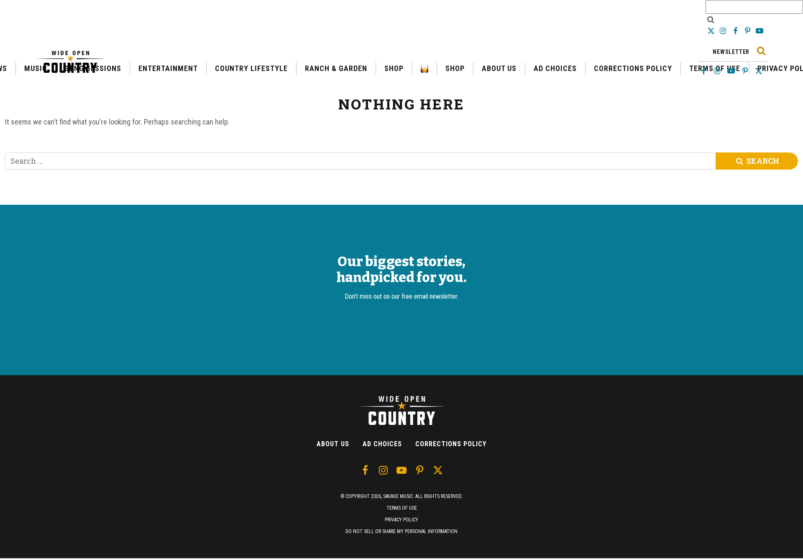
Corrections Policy (633, 68)
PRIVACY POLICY (401, 520)
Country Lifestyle (251, 68)
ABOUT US (499, 68)
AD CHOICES (555, 68)
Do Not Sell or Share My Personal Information (401, 531)
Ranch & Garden (336, 68)
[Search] (760, 51)
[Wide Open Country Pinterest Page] (748, 30)
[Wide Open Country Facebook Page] (736, 30)
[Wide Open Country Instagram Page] (724, 30)
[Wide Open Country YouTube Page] (759, 30)
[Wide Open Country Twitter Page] (712, 30)
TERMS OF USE (401, 508)
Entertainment (168, 68)
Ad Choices (382, 444)
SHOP (394, 68)
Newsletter (731, 51)
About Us (333, 444)
